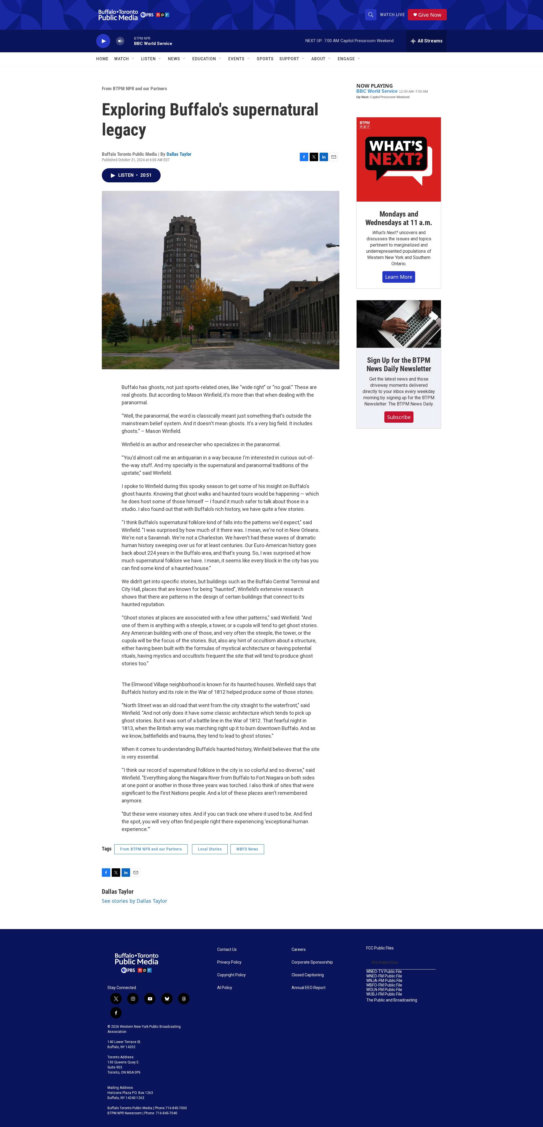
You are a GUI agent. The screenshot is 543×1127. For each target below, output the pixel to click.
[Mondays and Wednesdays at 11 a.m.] (399, 159)
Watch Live (392, 14)
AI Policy (224, 988)
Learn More (398, 276)
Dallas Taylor (179, 154)
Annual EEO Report (309, 988)
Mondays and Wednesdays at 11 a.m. (398, 218)
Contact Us (227, 949)
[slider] (129, 41)
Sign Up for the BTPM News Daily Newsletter (399, 364)
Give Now (429, 15)
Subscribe (399, 417)
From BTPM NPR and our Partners (134, 88)
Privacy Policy (229, 962)
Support (289, 59)
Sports (265, 59)
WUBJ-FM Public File (384, 994)
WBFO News (247, 849)
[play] (103, 41)
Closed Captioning (308, 975)
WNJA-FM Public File (384, 981)
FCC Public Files (380, 948)
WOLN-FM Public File (384, 990)
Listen (148, 59)
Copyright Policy (231, 975)
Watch (121, 59)
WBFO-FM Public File (384, 985)
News (174, 59)
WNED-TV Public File (384, 972)
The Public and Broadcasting (391, 1000)
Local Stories (210, 849)
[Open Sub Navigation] (133, 59)
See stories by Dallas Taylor (134, 900)
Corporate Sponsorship (312, 962)
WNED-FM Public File (384, 976)
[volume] (120, 41)
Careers (299, 949)
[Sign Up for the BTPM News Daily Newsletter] (399, 324)
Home (102, 59)
